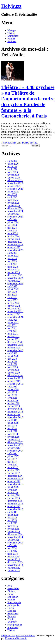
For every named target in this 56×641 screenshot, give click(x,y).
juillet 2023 (13, 255)
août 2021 (12, 319)
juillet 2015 (13, 514)
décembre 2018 (15, 409)
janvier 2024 (13, 239)
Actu (9, 585)
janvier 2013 (13, 570)
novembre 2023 (15, 244)
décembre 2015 (15, 501)
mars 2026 (12, 172)
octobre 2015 (13, 506)
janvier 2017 (13, 473)
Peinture (11, 616)
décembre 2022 (15, 275)
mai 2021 (12, 328)
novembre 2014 (15, 537)
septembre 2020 (15, 350)
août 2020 (12, 353)
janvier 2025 (13, 205)
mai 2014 (12, 548)
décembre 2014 (15, 534)
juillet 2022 (13, 289)
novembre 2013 (15, 565)
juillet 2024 (13, 222)
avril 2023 (12, 264)
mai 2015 (12, 520)
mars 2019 (12, 400)
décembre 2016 (15, 475)
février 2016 (13, 495)
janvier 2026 (13, 177)
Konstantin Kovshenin (16, 638)
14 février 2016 (8, 142)
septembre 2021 (15, 317)
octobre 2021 (13, 314)
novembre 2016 (15, 478)
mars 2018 (12, 434)
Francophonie (14, 602)
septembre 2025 (15, 188)
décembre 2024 (15, 208)
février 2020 (13, 370)
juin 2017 (12, 459)
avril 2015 (12, 523)
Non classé (12, 613)
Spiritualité (12, 36)
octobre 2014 (13, 540)
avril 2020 (12, 364)
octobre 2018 (13, 414)
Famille (11, 38)
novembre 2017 (15, 445)
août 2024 (12, 219)
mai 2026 (12, 166)
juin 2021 (12, 325)
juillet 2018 (13, 423)
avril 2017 (12, 464)
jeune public (13, 605)
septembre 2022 (15, 283)
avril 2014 (12, 551)
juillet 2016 (13, 487)
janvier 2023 (13, 272)
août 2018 (12, 420)
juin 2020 (12, 358)
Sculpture (12, 622)
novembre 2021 (15, 311)
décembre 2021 (15, 308)
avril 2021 (12, 331)
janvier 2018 (13, 439)
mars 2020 (12, 367)
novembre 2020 (15, 344)
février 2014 (13, 556)
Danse (25, 142)
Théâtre (11, 33)
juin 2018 (12, 425)
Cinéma (11, 591)
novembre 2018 (15, 411)
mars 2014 (12, 553)
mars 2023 (12, 266)
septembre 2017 (15, 450)
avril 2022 (12, 297)
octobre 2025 (13, 186)
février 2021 (13, 336)
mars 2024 (12, 233)
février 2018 (13, 436)
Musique (11, 30)
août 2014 (12, 545)
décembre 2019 (15, 375)
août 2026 (12, 161)
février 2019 (13, 403)
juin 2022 (12, 292)
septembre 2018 (15, 417)
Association (13, 588)
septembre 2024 (15, 216)
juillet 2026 (13, 163)
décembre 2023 (15, 241)
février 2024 (13, 236)
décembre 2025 (15, 180)
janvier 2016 (13, 498)
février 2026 (13, 175)
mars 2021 (12, 333)
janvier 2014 (13, 559)
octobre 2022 (13, 280)
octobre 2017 (13, 448)
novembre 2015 (15, 503)
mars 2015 (12, 526)
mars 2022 (12, 300)
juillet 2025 (13, 191)
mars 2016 (12, 492)
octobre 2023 (13, 247)
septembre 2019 (15, 383)
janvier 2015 (13, 531)
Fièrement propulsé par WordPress (18, 635)
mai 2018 (12, 428)
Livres (10, 608)
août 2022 (12, 286)
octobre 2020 (13, 347)
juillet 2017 (13, 456)
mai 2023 (12, 261)
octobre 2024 (13, 214)
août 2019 (12, 386)
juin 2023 (12, 258)
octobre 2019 (13, 381)
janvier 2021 (13, 339)
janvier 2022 (13, 305)
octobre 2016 (13, 481)
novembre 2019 (15, 378)
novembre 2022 (15, 278)
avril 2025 (12, 197)
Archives (11, 41)
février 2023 (13, 269)
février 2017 (13, 470)
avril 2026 (12, 169)
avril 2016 (12, 489)
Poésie (10, 619)
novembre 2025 (15, 183)
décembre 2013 (15, 562)
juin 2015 (12, 517)
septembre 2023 (15, 250)
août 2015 (12, 512)
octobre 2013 (13, 567)
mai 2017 (12, 462)
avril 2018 (12, 431)
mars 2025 (12, 200)
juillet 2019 (13, 389)
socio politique (14, 624)
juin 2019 (12, 392)
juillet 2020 (13, 356)
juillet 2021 (13, 322)
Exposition (12, 596)
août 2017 (12, 453)
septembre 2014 (15, 542)
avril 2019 (12, 397)
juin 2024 (12, 225)
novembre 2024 (15, 211)
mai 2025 (12, 194)
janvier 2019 (13, 406)
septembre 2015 (15, 509)
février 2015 (13, 528)
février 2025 (13, 202)
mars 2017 (12, 467)
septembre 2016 (15, 484)
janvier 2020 (13, 372)
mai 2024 (12, 227)
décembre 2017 (15, 442)
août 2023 (12, 253)
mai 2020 (12, 361)
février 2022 (13, 303)
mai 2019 (12, 395)
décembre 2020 (15, 342)
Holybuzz (11, 6)
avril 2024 (12, 230)
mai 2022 (12, 294)
